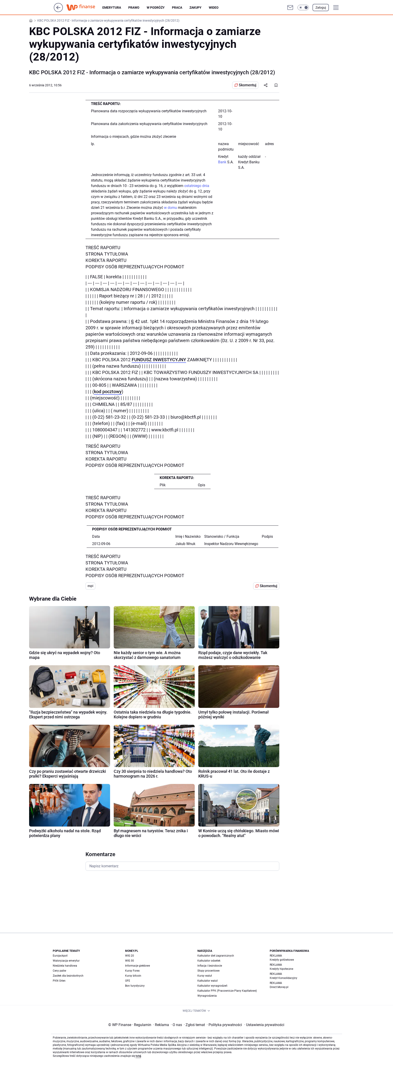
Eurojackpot (60, 955)
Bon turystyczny (135, 985)
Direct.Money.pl (279, 987)
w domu (170, 207)
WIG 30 (129, 960)
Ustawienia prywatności (264, 1025)
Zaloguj (320, 7)
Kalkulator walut (207, 980)
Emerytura (111, 7)
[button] (303, 7)
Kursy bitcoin (133, 975)
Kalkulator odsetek (208, 960)
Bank (222, 162)
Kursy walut (204, 975)
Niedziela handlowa (65, 965)
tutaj (138, 1055)
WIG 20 (129, 955)
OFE (127, 980)
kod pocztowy (108, 391)
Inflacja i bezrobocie (209, 965)
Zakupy (195, 7)
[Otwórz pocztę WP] (290, 7)
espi (90, 586)
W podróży (156, 7)
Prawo (133, 7)
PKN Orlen (59, 980)
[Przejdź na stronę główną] (58, 11)
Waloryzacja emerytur (66, 960)
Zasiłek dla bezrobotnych (68, 975)
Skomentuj (247, 85)
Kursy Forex (132, 970)
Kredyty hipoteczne (281, 968)
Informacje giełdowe (137, 965)
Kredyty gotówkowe (282, 959)
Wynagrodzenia (207, 995)
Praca (177, 7)
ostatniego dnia (196, 186)
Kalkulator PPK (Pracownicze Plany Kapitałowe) (227, 990)
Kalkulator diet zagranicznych (215, 955)
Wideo (214, 7)
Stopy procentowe (208, 970)
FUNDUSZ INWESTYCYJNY (159, 359)
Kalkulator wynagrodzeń (212, 985)
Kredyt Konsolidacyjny (283, 978)
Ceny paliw (59, 970)
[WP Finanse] (84, 7)
